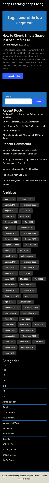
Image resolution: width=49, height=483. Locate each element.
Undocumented (9, 455)
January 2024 (10, 233)
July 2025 (26, 211)
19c (4, 380)
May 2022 (24, 279)
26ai (4, 396)
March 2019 (10, 347)
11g (4, 364)
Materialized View (10, 423)
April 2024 (9, 228)
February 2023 (27, 256)
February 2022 (27, 285)
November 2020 (31, 307)
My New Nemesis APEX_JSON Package (20, 122)
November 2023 (11, 239)
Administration (9, 402)
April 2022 (39, 279)
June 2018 (9, 353)
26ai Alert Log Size (11, 130)
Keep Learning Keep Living (22, 4)
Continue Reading (12, 76)
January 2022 (10, 290)
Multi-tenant (8, 428)
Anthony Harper (9, 159)
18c (4, 375)
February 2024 (26, 228)
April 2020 (39, 325)
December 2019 (29, 336)
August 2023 (30, 245)
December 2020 (11, 307)
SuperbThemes (24, 479)
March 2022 (10, 285)
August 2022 (10, 273)
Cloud (5, 407)
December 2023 (29, 233)
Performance (8, 433)
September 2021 (12, 296)
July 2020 (26, 319)
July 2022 (26, 273)
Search (8, 96)
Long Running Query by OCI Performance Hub (23, 126)
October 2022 (10, 268)
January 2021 (25, 302)
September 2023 (12, 245)
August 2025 (10, 211)
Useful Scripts (8, 460)
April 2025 (24, 216)
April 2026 (9, 199)
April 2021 (9, 302)
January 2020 (10, 336)
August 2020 (10, 319)
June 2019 (24, 342)
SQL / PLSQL (8, 444)
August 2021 (30, 296)
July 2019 (9, 342)
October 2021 (28, 290)
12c (4, 370)
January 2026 (10, 205)
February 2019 (27, 347)
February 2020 (27, 330)
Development (8, 418)
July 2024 (29, 222)
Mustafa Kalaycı (10, 150)
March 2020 (10, 330)
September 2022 (29, 268)
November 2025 (29, 205)
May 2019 (39, 342)
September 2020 (29, 313)
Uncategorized (9, 449)
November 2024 (11, 222)
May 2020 (24, 325)
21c (4, 386)
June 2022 (9, 279)
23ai (4, 391)
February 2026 (26, 199)
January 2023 (10, 262)
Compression (8, 412)
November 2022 (29, 262)
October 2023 (30, 239)
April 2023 (24, 250)
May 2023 (9, 250)
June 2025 (9, 216)
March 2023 (10, 256)
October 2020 (10, 313)
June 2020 (9, 325)
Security (6, 439)
